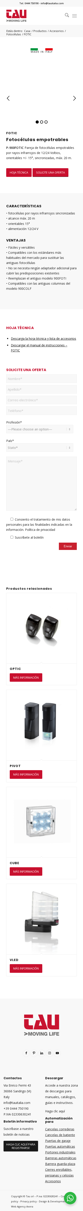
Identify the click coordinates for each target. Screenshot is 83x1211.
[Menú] (74, 15)
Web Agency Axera (22, 1206)
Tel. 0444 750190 (29, 3)
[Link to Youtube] (57, 1053)
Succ (74, 98)
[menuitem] (64, 16)
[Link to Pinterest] (34, 1053)
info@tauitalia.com (52, 3)
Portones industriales (60, 1152)
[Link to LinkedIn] (41, 1053)
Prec (8, 98)
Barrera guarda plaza (60, 1164)
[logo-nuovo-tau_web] (34, 16)
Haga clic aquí (55, 1111)
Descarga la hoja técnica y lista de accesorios (43, 338)
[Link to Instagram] (49, 1053)
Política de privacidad (40, 530)
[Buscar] (64, 16)
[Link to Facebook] (26, 1053)
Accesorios (53, 1181)
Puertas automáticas (60, 1146)
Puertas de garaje (58, 1141)
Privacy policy (28, 1201)
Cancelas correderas (59, 1129)
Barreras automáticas (60, 1158)
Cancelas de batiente (60, 1135)
